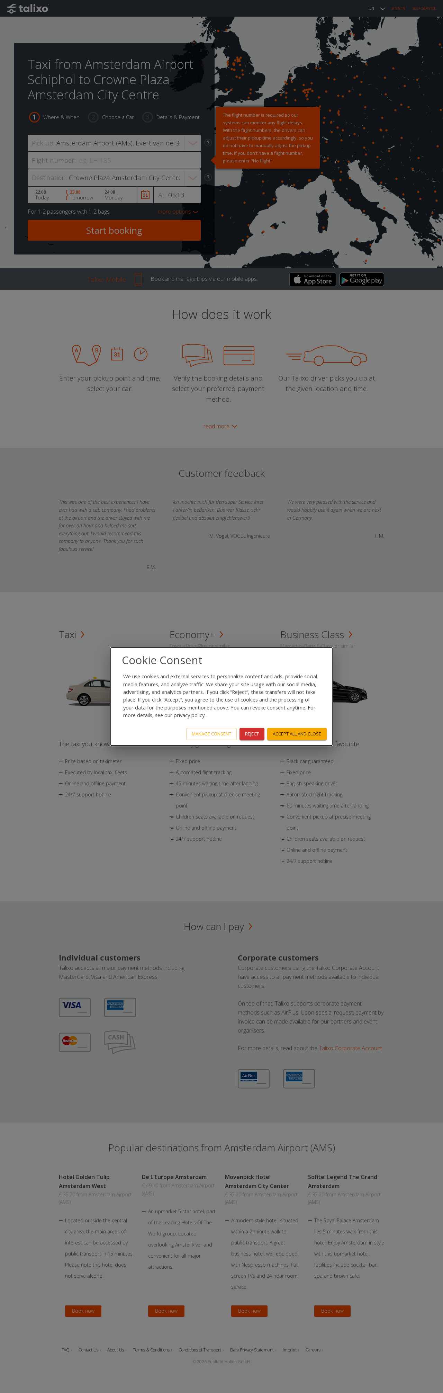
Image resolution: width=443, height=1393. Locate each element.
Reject (252, 734)
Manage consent (211, 734)
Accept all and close (297, 734)
